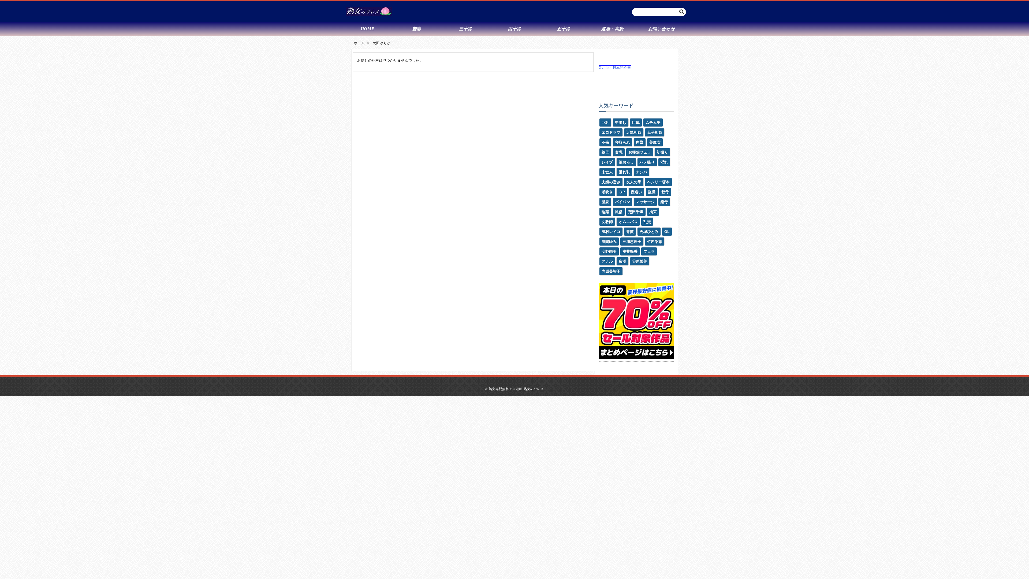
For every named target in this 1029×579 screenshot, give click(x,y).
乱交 (647, 222)
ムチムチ (653, 122)
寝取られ (622, 142)
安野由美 (609, 251)
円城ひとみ (649, 231)
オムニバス (628, 222)
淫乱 (664, 162)
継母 (664, 202)
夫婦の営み (611, 182)
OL (667, 231)
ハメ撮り (647, 162)
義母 (605, 152)
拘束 (653, 212)
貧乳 (618, 152)
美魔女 (655, 142)
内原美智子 (611, 271)
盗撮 (651, 192)
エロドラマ (611, 132)
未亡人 (607, 172)
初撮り (662, 152)
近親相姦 (633, 132)
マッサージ (645, 202)
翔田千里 (635, 212)
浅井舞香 (629, 251)
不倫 (605, 142)
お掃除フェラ (639, 152)
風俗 (618, 212)
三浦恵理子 (631, 241)
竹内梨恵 (654, 241)
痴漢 (622, 261)
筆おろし (626, 162)
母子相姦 (654, 132)
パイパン (622, 202)
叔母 (665, 192)
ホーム (359, 43)
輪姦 (605, 212)
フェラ (649, 251)
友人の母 (633, 182)
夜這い (636, 192)
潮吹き (607, 192)
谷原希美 (639, 261)
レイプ (607, 162)
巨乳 (605, 122)
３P (622, 192)
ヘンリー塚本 (658, 182)
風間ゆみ (609, 241)
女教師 (607, 222)
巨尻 (636, 122)
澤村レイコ (611, 231)
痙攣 (639, 142)
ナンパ (641, 172)
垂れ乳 (624, 172)
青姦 (630, 231)
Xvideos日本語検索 (615, 68)
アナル (607, 261)
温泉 (605, 202)
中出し (620, 122)
